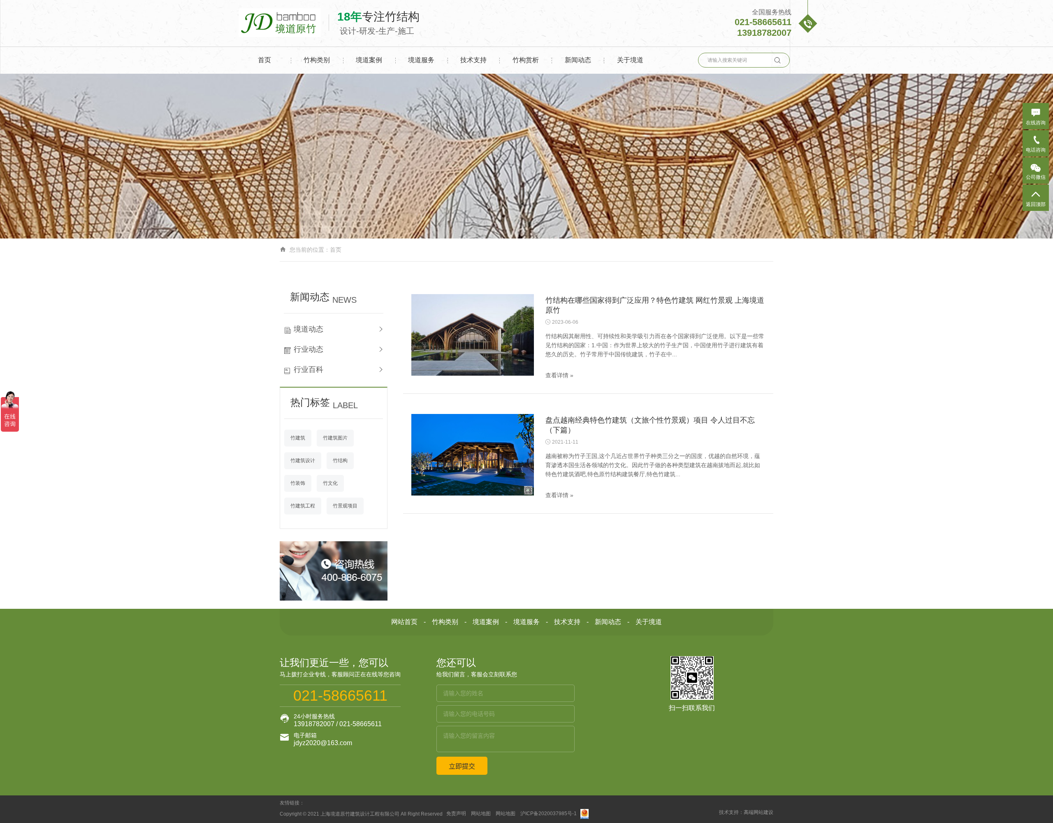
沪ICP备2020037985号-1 (548, 814)
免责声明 (456, 814)
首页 (264, 59)
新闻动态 (578, 59)
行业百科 (308, 369)
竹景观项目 (345, 506)
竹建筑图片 (335, 438)
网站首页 (404, 621)
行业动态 (308, 349)
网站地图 (481, 814)
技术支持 (473, 59)
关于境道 (630, 59)
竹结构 (340, 460)
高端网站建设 (758, 812)
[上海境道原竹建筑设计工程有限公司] (284, 22)
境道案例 (369, 59)
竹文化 (330, 483)
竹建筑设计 (302, 460)
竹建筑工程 (302, 506)
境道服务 (421, 59)
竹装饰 (297, 483)
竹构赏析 (526, 59)
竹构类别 (317, 59)
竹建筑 (297, 438)
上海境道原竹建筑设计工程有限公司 (359, 814)
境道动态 (308, 329)
